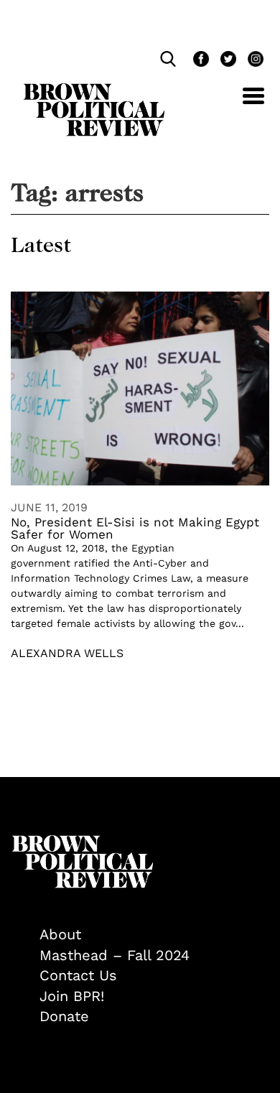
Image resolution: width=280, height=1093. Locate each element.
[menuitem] (154, 934)
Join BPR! (71, 996)
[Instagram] (252, 60)
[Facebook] (199, 60)
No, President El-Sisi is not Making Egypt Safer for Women (135, 528)
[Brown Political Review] (94, 90)
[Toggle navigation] (243, 104)
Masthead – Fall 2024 (114, 955)
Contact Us (78, 975)
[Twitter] (227, 60)
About (60, 934)
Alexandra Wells (67, 653)
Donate (64, 1016)
